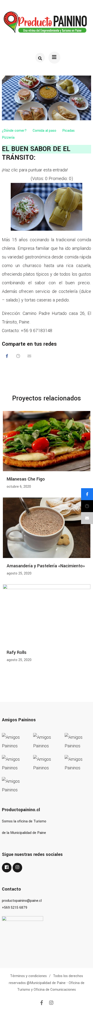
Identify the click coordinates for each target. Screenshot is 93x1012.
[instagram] (17, 867)
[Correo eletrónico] (29, 356)
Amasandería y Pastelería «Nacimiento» (46, 566)
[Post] (18, 356)
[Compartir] (7, 356)
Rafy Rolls (16, 652)
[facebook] (6, 867)
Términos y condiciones (28, 976)
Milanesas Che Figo (26, 479)
